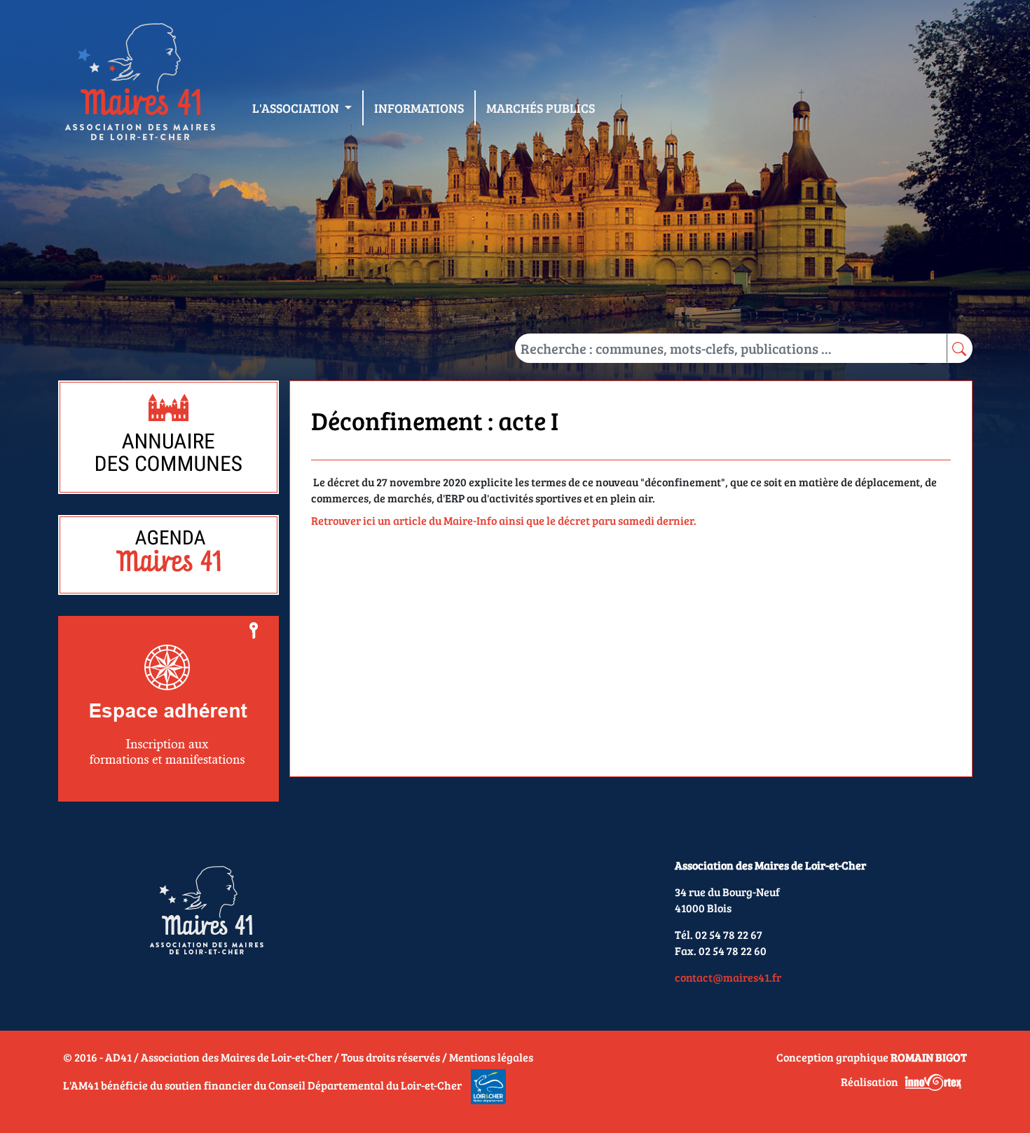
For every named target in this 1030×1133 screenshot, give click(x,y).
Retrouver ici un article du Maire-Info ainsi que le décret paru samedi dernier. (503, 520)
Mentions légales (491, 1057)
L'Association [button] (297, 107)
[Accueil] (139, 85)
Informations (419, 107)
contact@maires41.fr (728, 977)
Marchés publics (540, 107)
